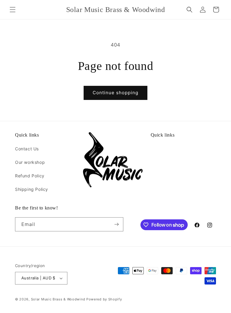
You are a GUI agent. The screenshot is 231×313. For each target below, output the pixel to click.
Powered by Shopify (104, 299)
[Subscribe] (116, 224)
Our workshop (30, 162)
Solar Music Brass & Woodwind (58, 299)
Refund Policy (30, 175)
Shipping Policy (31, 189)
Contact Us (27, 148)
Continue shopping (115, 92)
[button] (12, 9)
